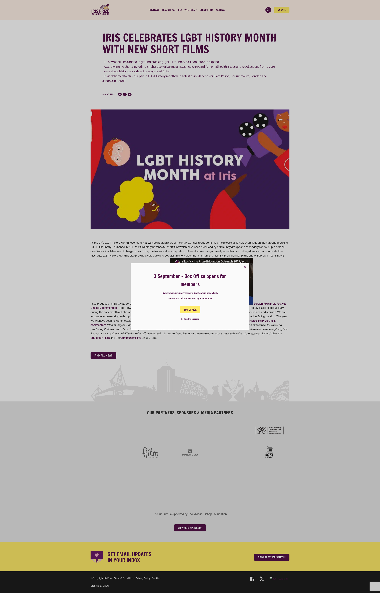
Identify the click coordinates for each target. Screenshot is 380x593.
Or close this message (190, 319)
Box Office (190, 310)
